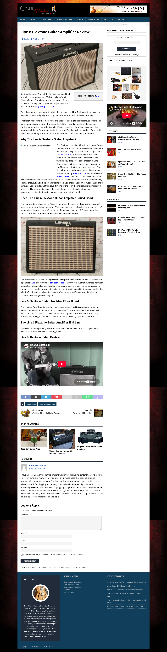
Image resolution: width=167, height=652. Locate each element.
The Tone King (69, 592)
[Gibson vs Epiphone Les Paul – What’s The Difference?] (111, 189)
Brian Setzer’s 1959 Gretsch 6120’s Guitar (128, 590)
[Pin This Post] (56, 397)
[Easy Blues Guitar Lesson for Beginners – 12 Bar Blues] (136, 79)
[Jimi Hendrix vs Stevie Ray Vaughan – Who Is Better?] (111, 139)
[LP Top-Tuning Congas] (134, 87)
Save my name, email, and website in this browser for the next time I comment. (54, 554)
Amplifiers (47, 19)
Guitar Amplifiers (47, 404)
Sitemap (67, 590)
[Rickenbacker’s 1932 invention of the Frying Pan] (111, 208)
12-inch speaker (64, 154)
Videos (80, 19)
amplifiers (31, 404)
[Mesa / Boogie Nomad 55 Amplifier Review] (62, 439)
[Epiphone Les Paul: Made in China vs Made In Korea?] (111, 164)
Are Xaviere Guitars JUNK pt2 (130, 149)
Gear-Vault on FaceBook (73, 582)
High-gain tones (56, 282)
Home (22, 19)
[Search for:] (134, 24)
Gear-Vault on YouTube (72, 587)
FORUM (121, 19)
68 (121, 142)
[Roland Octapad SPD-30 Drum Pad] (126, 71)
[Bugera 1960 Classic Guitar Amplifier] (90, 436)
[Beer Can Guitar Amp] (34, 438)
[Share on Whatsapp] (87, 397)
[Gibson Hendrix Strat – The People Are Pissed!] (111, 176)
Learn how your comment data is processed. (69, 567)
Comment (24, 515)
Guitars (34, 19)
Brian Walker (35, 465)
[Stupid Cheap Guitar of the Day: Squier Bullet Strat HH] (136, 95)
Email (23, 540)
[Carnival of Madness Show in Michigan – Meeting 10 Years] (126, 87)
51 (121, 152)
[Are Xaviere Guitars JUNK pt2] (111, 152)
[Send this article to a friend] (67, 397)
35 (121, 179)
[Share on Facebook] (26, 397)
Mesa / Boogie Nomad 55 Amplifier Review (60, 452)
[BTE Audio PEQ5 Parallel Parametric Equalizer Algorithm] (111, 232)
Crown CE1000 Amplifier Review (123, 586)
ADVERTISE (108, 19)
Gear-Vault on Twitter (71, 584)
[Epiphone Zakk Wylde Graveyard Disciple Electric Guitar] (116, 80)
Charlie (26, 39)
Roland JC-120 (79, 173)
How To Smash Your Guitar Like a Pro (132, 582)
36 (121, 167)
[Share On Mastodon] (98, 397)
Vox (33, 282)
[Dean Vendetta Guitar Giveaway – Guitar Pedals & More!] (105, 9)
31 (121, 191)
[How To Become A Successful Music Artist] (127, 96)
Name (23, 533)
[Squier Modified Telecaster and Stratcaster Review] (126, 79)
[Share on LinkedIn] (46, 397)
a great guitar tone (45, 106)
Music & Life (93, 19)
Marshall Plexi (62, 176)
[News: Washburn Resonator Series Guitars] (116, 73)
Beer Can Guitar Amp (30, 449)
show (98, 96)
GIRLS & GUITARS (64, 19)
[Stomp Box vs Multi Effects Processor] (117, 87)
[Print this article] (77, 397)
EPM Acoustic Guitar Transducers (131, 606)
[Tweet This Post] (36, 397)
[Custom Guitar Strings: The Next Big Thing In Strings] (111, 220)
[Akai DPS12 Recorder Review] (136, 71)
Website (24, 547)
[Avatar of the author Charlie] (40, 599)
